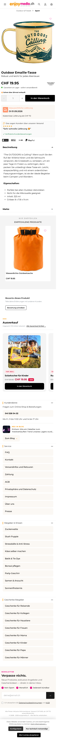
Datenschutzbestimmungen (30, 703)
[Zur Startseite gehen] (22, 4)
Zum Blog (10, 438)
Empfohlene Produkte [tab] (28, 222)
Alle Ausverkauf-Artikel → (36, 326)
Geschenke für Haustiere (17, 620)
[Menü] (5, 4)
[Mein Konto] (45, 4)
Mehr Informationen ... (39, 724)
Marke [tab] (6, 209)
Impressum (11, 496)
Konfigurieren (15, 729)
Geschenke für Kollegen (17, 613)
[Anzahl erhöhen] (22, 98)
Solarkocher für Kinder (16, 375)
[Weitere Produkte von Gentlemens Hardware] (51, 84)
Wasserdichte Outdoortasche (19, 273)
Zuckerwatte (11, 529)
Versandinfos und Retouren (19, 467)
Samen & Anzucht (14, 580)
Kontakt (9, 459)
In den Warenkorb (40, 98)
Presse (8, 511)
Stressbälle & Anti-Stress (17, 544)
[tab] (28, 147)
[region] (28, 42)
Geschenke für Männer (16, 657)
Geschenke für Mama (16, 635)
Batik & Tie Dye (12, 558)
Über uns (9, 504)
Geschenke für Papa (15, 650)
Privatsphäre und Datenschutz (20, 489)
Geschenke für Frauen (16, 628)
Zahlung (9, 474)
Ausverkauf (10, 322)
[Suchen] (39, 4)
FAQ (7, 452)
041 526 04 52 (11, 413)
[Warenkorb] (51, 4)
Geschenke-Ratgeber (14, 600)
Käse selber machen (15, 551)
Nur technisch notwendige (37, 729)
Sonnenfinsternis (13, 588)
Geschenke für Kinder (16, 643)
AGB (7, 482)
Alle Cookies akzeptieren (29, 735)
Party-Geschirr (12, 573)
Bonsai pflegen (12, 566)
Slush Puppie (11, 536)
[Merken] (50, 18)
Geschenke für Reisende (17, 606)
